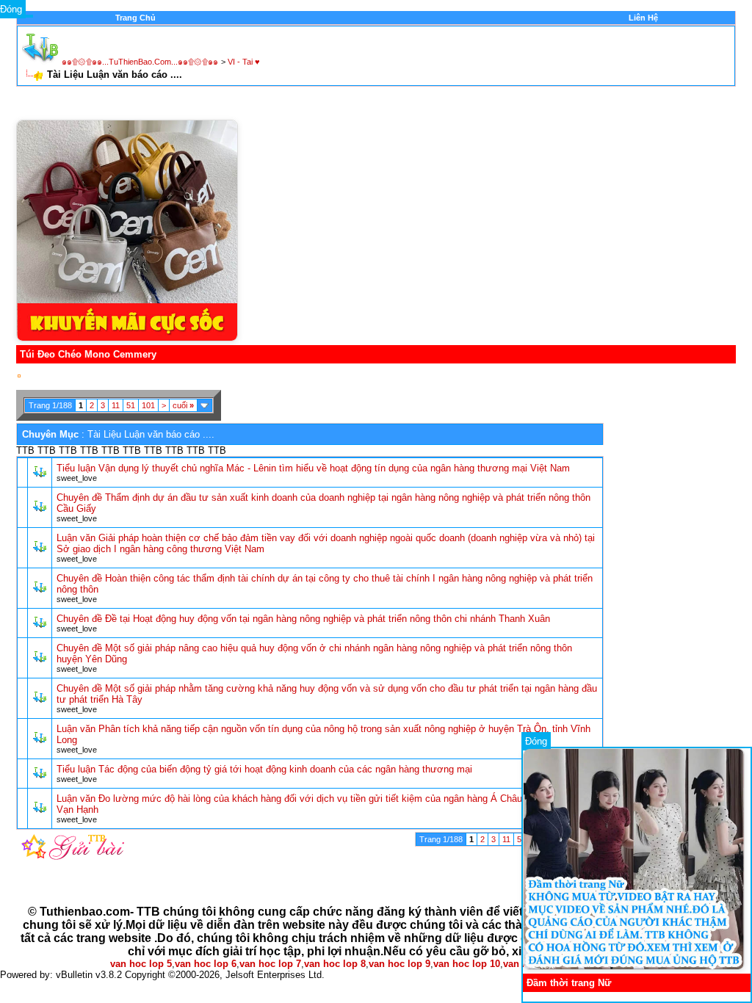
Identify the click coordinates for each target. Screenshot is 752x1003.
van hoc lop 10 (466, 963)
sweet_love (77, 478)
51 (130, 405)
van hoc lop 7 (270, 963)
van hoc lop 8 (335, 963)
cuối (183, 405)
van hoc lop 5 (141, 963)
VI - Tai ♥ (244, 61)
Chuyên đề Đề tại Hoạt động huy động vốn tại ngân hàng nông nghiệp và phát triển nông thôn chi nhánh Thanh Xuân (303, 618)
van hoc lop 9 (399, 963)
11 (116, 405)
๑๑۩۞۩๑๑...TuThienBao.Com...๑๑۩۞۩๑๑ (140, 61)
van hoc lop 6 (205, 963)
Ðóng (536, 741)
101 (148, 405)
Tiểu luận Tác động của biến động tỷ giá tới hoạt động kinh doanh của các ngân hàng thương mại (264, 769)
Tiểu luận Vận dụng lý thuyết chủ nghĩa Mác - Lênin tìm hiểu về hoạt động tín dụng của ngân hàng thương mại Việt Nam (313, 468)
